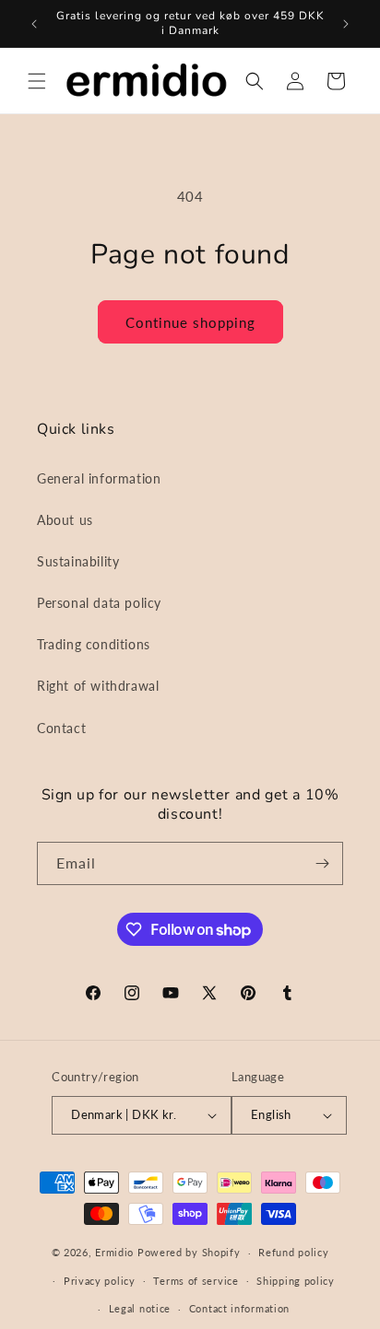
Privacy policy (100, 1281)
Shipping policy (295, 1281)
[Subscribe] (322, 863)
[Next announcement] (346, 24)
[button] (37, 81)
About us (65, 520)
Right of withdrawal (98, 686)
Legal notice (140, 1308)
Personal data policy (99, 603)
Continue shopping (190, 322)
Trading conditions (93, 644)
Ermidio (114, 1252)
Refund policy (293, 1252)
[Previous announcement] (34, 24)
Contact (61, 728)
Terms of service (195, 1281)
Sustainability (78, 561)
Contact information (239, 1308)
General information (98, 478)
